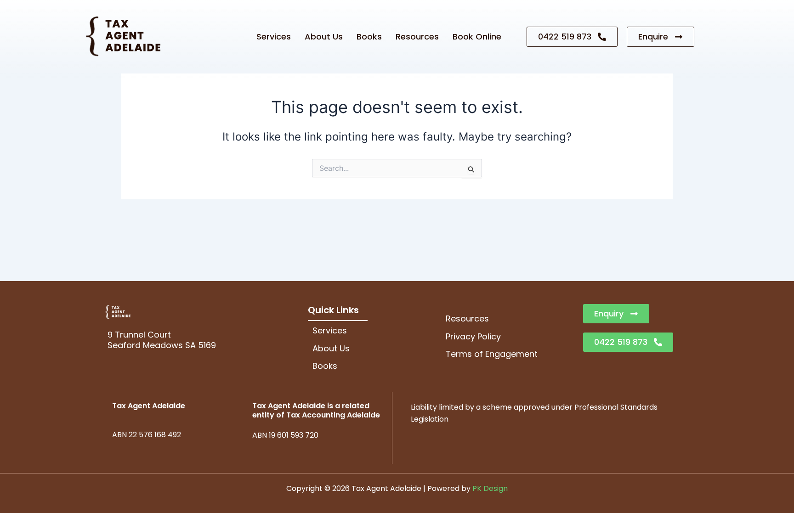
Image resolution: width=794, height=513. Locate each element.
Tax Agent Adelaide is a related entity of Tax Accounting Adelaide (316, 410)
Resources (417, 36)
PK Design (490, 488)
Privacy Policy (473, 336)
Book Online (477, 36)
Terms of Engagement (492, 354)
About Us (324, 36)
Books (369, 36)
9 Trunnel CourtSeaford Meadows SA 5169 (162, 340)
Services (273, 36)
